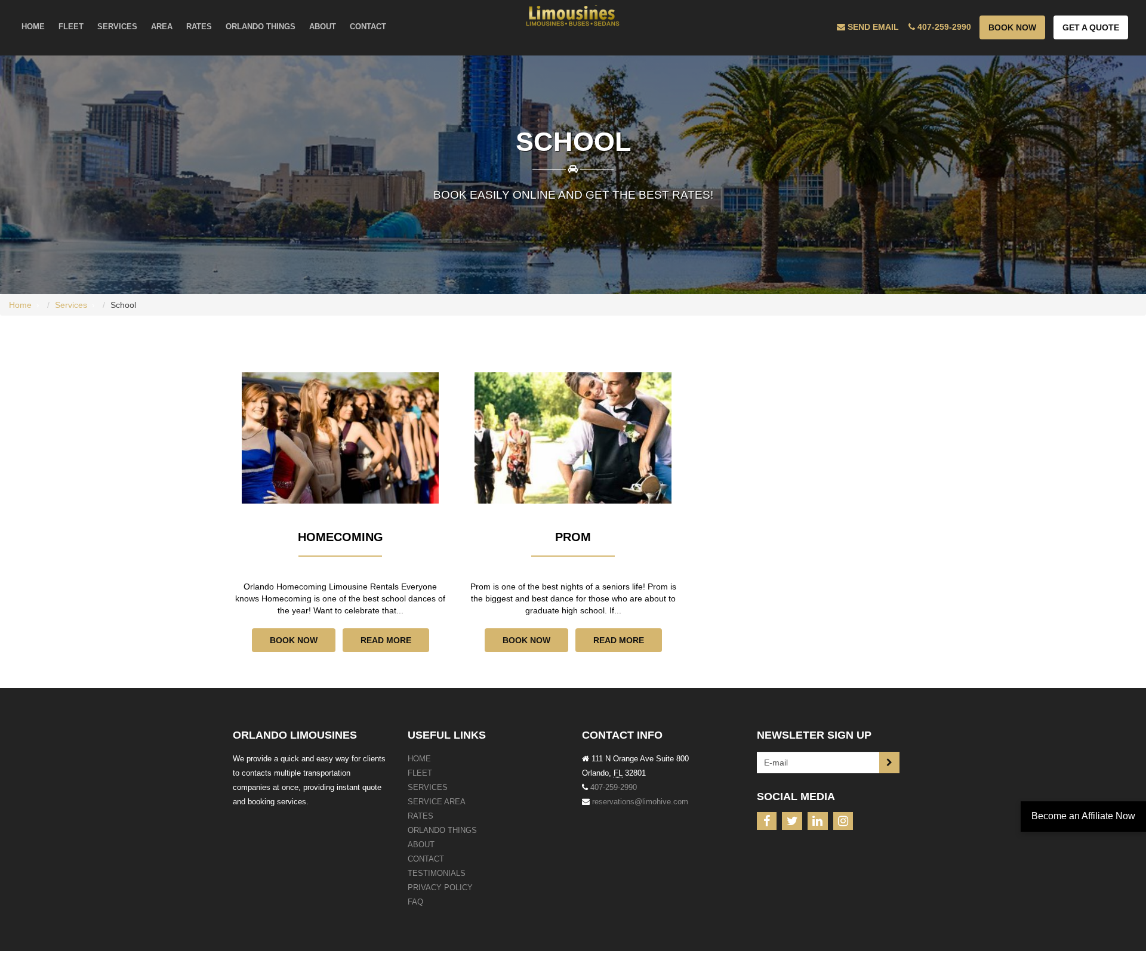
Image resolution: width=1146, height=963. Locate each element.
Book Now (1012, 27)
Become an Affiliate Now (1083, 816)
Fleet (420, 772)
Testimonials (437, 873)
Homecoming (340, 537)
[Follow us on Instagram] (843, 821)
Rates (420, 815)
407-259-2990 (613, 787)
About (421, 844)
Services (71, 305)
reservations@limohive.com (640, 801)
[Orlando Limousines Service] (573, 16)
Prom (573, 537)
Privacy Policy (440, 887)
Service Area (437, 801)
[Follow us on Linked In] (818, 821)
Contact (426, 858)
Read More (386, 640)
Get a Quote (1090, 27)
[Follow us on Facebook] (767, 821)
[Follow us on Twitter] (792, 821)
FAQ (415, 901)
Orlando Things (442, 830)
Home (20, 305)
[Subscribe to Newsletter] (889, 762)
